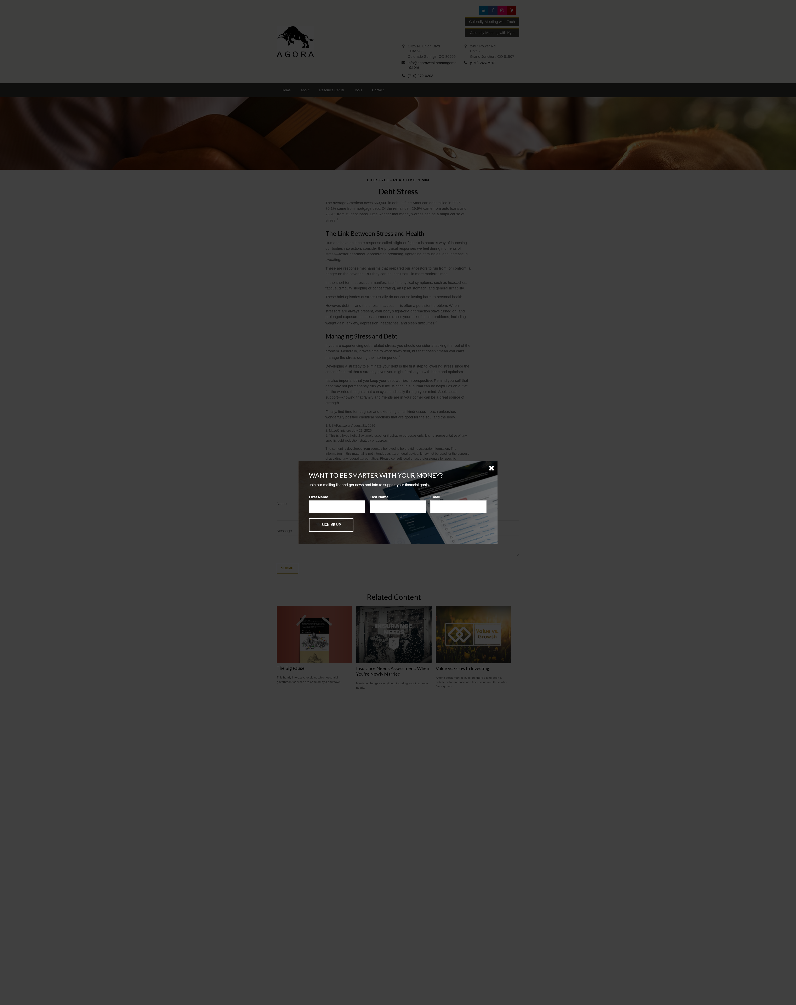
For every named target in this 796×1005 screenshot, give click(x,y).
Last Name (379, 497)
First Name (318, 497)
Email (435, 497)
